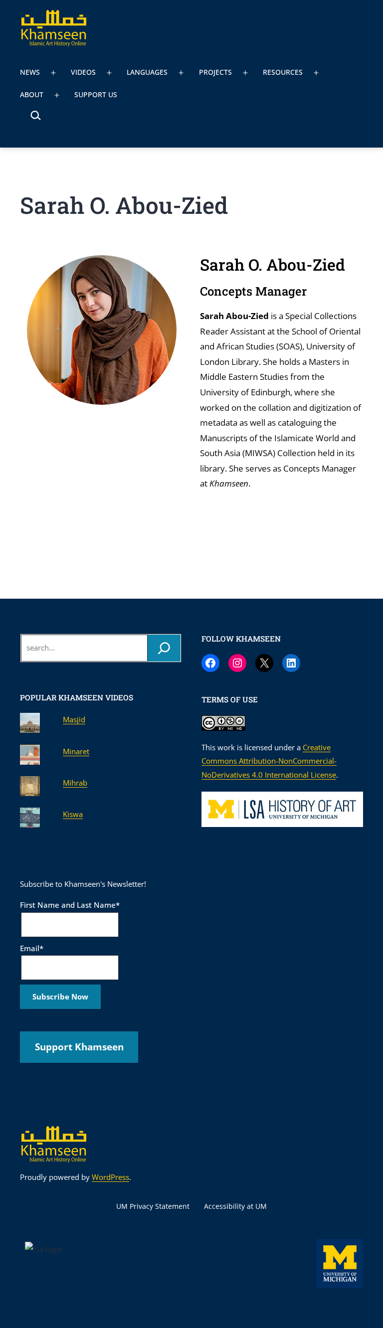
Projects (215, 72)
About (31, 94)
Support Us (95, 94)
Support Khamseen (79, 1046)
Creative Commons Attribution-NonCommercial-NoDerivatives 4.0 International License (269, 761)
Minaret (76, 751)
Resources (283, 72)
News (30, 72)
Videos (83, 72)
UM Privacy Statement (153, 1206)
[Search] (164, 648)
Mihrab (75, 783)
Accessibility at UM (235, 1206)
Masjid (74, 719)
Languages (147, 72)
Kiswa (73, 814)
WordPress (110, 1177)
